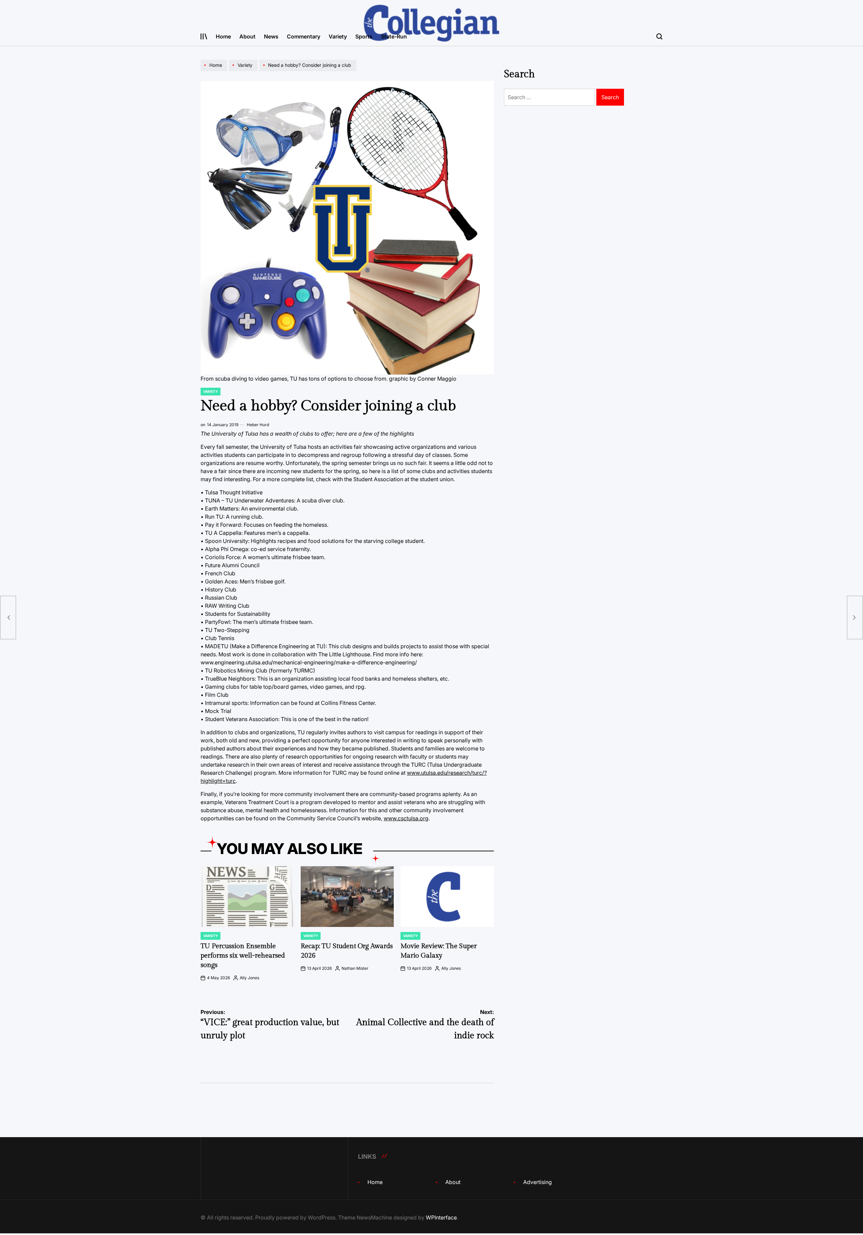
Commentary (303, 36)
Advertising (537, 1182)
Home (223, 36)
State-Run (394, 36)
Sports (364, 36)
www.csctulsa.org (406, 818)
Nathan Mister (354, 968)
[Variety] (244, 71)
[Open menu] (204, 36)
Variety (338, 36)
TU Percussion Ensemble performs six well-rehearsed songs (243, 955)
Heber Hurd (258, 424)
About (247, 36)
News (271, 36)
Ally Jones (249, 977)
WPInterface (441, 1217)
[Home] (215, 71)
